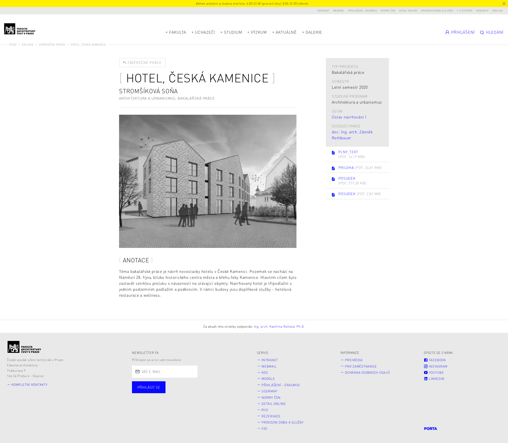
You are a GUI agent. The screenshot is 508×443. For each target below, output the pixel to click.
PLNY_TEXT (351, 154)
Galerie (314, 32)
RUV (265, 410)
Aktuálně (286, 32)
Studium (233, 32)
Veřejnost (228, 392)
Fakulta (177, 32)
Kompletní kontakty (30, 384)
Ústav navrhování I (349, 116)
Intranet (324, 10)
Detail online (408, 10)
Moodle (268, 379)
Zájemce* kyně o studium (160, 399)
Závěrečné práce (52, 44)
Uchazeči (205, 32)
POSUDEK (352, 180)
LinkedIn (436, 379)
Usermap (269, 391)
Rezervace (271, 416)
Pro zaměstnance (361, 366)
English (497, 10)
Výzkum (259, 32)
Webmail (338, 10)
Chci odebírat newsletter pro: (163, 385)
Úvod (12, 44)
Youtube (436, 372)
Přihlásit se (148, 387)
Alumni (202, 392)
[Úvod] (24, 347)
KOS (265, 372)
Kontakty (482, 10)
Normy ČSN (388, 10)
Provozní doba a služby (437, 10)
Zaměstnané (175, 392)
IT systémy (466, 10)
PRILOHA (359, 167)
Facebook (437, 360)
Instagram (438, 366)
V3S (264, 428)
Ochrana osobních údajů (367, 372)
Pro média (354, 360)
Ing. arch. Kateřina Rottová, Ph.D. (279, 326)
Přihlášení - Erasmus (362, 10)
